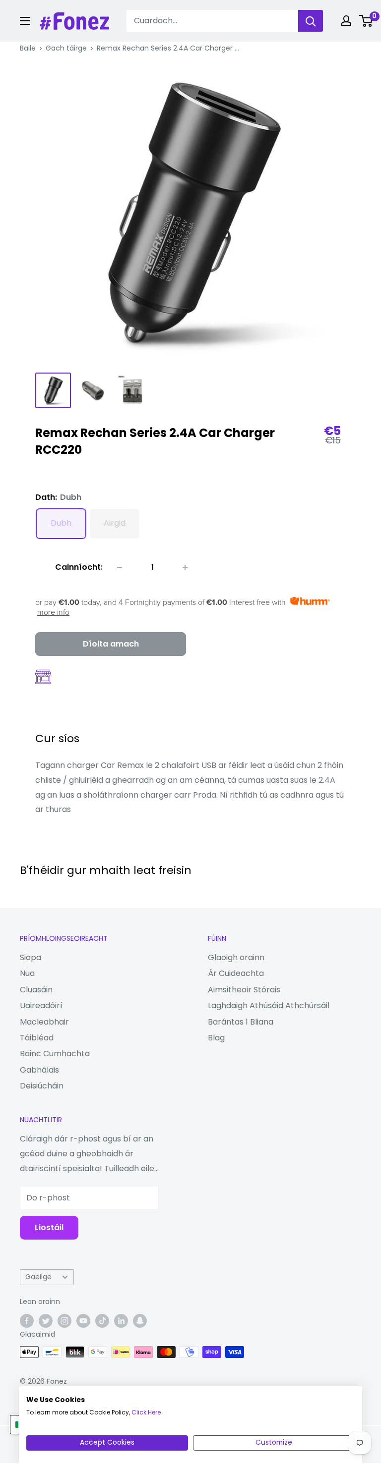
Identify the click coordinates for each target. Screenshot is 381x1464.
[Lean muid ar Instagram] (64, 1320)
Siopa (30, 957)
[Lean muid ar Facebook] (27, 1320)
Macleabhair (44, 1022)
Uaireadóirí (41, 1005)
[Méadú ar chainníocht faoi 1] (185, 567)
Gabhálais (39, 1070)
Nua (27, 973)
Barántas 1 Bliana (240, 1022)
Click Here (146, 1412)
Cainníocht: (79, 567)
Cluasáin (36, 989)
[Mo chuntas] (346, 20)
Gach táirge (66, 48)
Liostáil (49, 1227)
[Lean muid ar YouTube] (83, 1320)
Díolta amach (111, 644)
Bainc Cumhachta (55, 1053)
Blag (216, 1037)
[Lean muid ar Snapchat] (140, 1320)
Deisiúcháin (42, 1085)
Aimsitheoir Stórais (244, 989)
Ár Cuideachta (236, 973)
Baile (28, 48)
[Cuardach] (310, 21)
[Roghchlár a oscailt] (25, 21)
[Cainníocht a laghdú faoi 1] (119, 567)
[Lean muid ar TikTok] (102, 1320)
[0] (366, 21)
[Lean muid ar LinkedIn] (121, 1320)
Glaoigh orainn (236, 957)
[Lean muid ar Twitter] (46, 1320)
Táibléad (37, 1037)
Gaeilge (38, 1277)
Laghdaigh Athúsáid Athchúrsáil (268, 1005)
